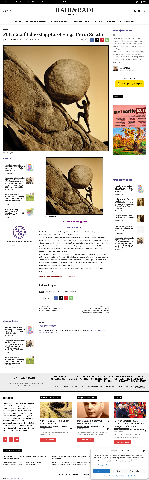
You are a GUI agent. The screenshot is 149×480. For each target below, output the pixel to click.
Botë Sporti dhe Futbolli (121, 429)
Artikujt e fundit (122, 30)
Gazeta (5, 29)
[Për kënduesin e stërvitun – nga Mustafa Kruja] (93, 410)
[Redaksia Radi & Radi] (19, 232)
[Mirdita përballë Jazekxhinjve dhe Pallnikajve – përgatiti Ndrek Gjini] (30, 212)
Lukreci (56, 292)
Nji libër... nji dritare (46, 426)
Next (142, 133)
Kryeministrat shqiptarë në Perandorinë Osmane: (51, 310)
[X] (135, 11)
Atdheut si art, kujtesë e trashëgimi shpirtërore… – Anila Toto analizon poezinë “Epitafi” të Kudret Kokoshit (125, 203)
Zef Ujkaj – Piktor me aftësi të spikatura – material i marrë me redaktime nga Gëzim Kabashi (95, 311)
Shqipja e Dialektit (83, 426)
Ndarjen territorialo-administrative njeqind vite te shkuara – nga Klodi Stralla (15, 168)
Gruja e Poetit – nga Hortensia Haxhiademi (124, 217)
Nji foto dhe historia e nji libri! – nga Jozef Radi (55, 422)
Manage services (103, 465)
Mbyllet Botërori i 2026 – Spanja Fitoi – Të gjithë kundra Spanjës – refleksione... (129, 424)
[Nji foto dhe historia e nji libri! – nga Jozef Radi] (56, 410)
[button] (145, 451)
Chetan (13, 479)
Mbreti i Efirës (64, 292)
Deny (119, 471)
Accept (101, 471)
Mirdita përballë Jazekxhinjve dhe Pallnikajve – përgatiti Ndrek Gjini (14, 212)
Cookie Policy (108, 476)
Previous (116, 133)
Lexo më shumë (48, 439)
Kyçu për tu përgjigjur (48, 326)
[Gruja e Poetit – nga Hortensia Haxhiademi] (140, 218)
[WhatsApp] (107, 40)
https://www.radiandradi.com (19, 245)
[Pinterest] (102, 40)
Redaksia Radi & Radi (11, 40)
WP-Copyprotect (21, 479)
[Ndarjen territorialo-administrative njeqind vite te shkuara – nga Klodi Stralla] (30, 167)
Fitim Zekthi (49, 292)
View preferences (137, 471)
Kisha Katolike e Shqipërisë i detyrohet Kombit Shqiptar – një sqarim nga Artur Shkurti (14, 198)
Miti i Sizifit (73, 292)
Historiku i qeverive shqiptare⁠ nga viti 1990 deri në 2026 (125, 228)
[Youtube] (139, 11)
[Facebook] (130, 11)
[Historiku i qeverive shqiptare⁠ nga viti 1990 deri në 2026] (140, 229)
